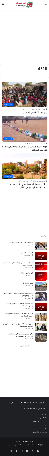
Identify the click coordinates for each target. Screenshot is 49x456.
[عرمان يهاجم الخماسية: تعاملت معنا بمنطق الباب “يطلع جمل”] (41, 296)
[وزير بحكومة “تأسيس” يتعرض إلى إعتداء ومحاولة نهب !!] (41, 307)
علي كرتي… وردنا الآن (27, 253)
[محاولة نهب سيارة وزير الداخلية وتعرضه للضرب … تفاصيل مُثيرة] (41, 266)
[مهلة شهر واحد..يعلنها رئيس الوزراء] (41, 246)
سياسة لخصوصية (41, 425)
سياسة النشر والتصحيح (39, 421)
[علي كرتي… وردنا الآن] (41, 256)
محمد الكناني (41, 109)
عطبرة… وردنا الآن (27, 283)
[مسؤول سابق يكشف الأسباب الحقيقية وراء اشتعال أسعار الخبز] (41, 317)
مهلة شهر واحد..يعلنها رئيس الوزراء (21, 243)
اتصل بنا (44, 429)
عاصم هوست (10, 445)
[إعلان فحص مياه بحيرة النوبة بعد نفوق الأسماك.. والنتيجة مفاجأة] (41, 337)
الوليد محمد (42, 144)
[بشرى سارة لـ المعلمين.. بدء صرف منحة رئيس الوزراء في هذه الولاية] (41, 327)
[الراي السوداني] (24, 5)
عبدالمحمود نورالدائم (39, 181)
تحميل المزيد (24, 346)
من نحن (44, 414)
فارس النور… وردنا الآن (26, 273)
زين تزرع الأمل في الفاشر (35, 113)
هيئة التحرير (43, 418)
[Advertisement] (24, 37)
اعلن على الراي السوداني (40, 432)
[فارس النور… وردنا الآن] (41, 276)
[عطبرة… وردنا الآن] (41, 286)
